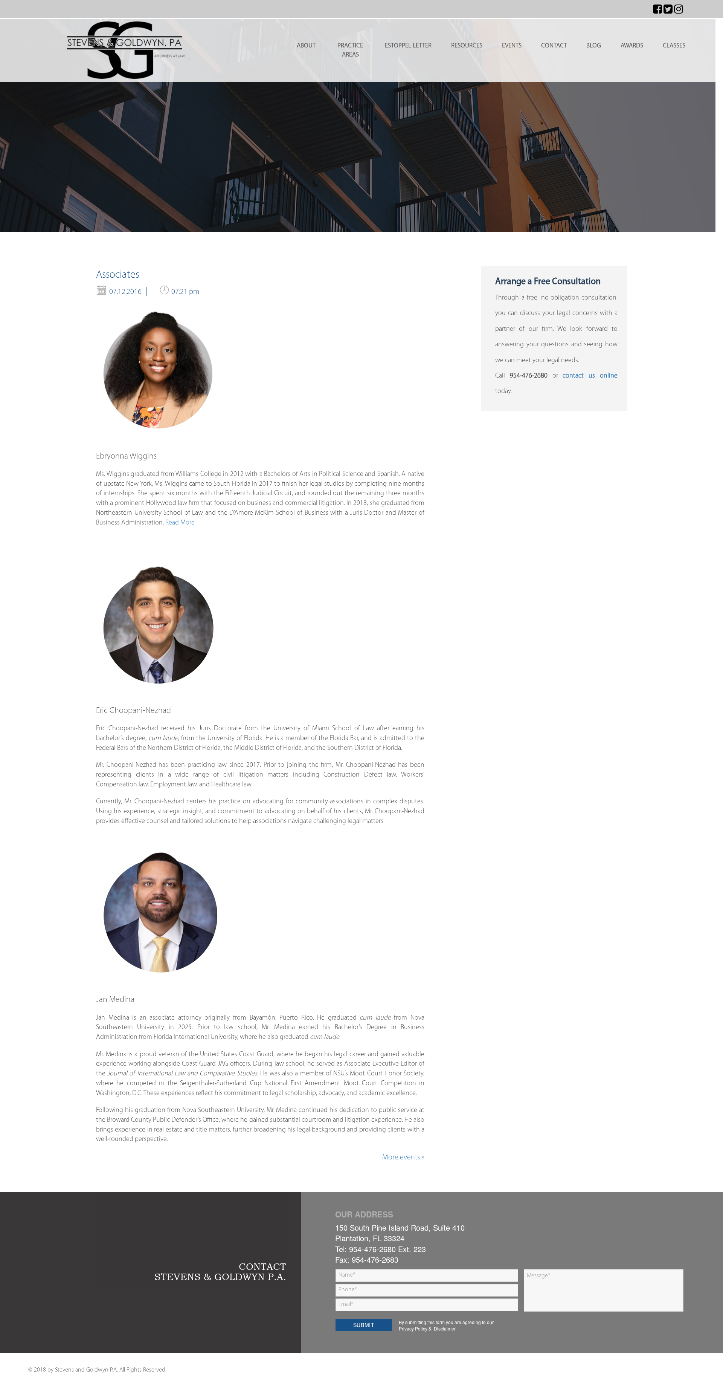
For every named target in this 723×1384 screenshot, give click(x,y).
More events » (403, 1157)
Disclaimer (444, 1328)
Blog (593, 46)
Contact (554, 46)
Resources (466, 46)
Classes (674, 46)
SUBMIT (364, 1325)
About (306, 46)
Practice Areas (350, 50)
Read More (180, 523)
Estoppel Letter (408, 46)
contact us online (590, 376)
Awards (632, 46)
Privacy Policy (413, 1328)
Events (512, 46)
